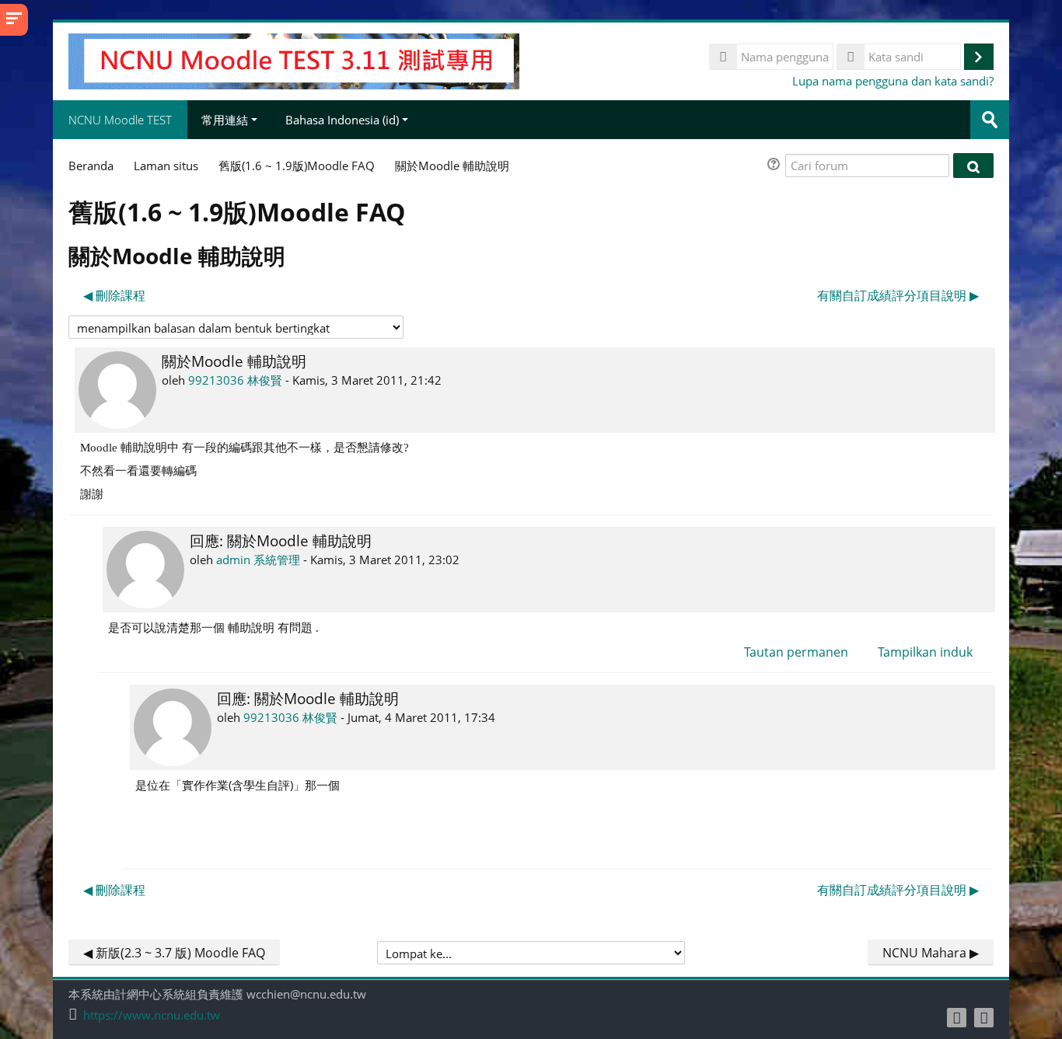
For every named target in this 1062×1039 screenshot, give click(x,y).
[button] (776, 166)
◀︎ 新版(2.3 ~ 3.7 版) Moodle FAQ (174, 952)
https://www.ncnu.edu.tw (151, 1015)
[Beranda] (293, 60)
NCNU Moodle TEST (120, 119)
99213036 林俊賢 (235, 380)
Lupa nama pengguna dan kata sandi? (893, 81)
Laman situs (166, 165)
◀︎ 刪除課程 (114, 295)
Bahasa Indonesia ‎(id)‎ (342, 119)
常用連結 (224, 119)
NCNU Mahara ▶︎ (930, 952)
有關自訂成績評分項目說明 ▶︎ (898, 295)
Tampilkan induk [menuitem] (925, 652)
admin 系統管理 (258, 559)
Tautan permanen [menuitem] (796, 652)
